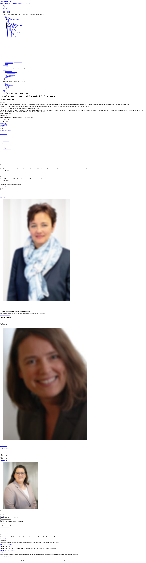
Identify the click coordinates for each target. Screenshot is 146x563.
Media (4, 78)
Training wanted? (6, 148)
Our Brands (7, 20)
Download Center (3, 446)
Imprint (4, 161)
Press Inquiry (2, 326)
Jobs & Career (5, 65)
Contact (6, 64)
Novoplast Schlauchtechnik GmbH (13, 38)
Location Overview (10, 23)
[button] (4, 5)
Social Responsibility (9, 50)
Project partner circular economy (13, 19)
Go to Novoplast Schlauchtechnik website (8, 550)
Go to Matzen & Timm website (6, 544)
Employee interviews (11, 73)
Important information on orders (6, 1)
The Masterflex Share (9, 57)
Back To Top (2, 163)
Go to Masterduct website (5, 538)
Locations (7, 22)
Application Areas (8, 40)
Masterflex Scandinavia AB (12, 34)
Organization (7, 17)
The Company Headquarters (12, 24)
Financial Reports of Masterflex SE (11, 58)
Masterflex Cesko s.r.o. (11, 31)
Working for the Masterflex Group (11, 72)
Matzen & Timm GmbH (11, 37)
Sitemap (4, 159)
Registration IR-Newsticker (5, 304)
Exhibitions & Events (9, 85)
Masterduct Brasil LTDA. (12, 27)
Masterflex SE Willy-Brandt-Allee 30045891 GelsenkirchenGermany (4, 125)
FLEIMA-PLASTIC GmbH (12, 26)
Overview (4, 16)
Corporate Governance (9, 63)
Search (2, 520)
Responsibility (5, 41)
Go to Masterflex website (5, 532)
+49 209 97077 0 (3, 134)
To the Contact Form (4, 186)
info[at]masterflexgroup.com (5, 130)
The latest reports (6, 141)
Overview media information (8, 153)
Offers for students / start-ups (10, 75)
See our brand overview (4, 527)
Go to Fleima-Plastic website (5, 556)
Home (4, 90)
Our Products (7, 21)
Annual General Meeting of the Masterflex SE (13, 62)
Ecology (6, 49)
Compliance (7, 47)
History (6, 39)
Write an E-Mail (3, 460)
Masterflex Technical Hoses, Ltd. (13, 36)
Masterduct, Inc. (10, 28)
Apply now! (7, 74)
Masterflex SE (9, 35)
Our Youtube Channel (7, 149)
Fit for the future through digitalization (9, 140)
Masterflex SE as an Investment (10, 61)
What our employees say (7, 145)
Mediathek (7, 87)
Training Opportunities (9, 76)
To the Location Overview (5, 315)
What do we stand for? (7, 144)
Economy (6, 48)
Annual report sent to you (5, 306)
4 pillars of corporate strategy (8, 137)
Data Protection (5, 160)
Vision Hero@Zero (8, 18)
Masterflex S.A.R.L (10, 33)
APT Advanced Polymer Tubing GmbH (14, 25)
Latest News (7, 84)
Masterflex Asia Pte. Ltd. (11, 30)
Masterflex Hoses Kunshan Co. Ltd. (13, 32)
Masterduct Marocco (11, 29)
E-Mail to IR (2, 197)
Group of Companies (6, 11)
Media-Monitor (7, 86)
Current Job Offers (8, 71)
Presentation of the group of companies (10, 152)
